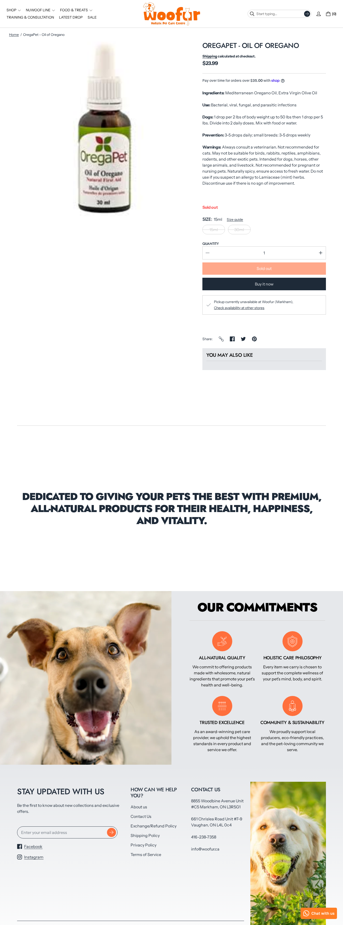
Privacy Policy (143, 844)
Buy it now (264, 284)
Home (14, 34)
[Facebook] (232, 338)
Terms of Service (146, 854)
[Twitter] (243, 338)
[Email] (221, 338)
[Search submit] (307, 14)
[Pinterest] (254, 338)
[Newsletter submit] (111, 832)
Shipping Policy (145, 835)
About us (139, 806)
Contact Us (141, 816)
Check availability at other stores (239, 308)
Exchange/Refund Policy (154, 825)
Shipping (209, 56)
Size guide (235, 219)
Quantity (210, 243)
